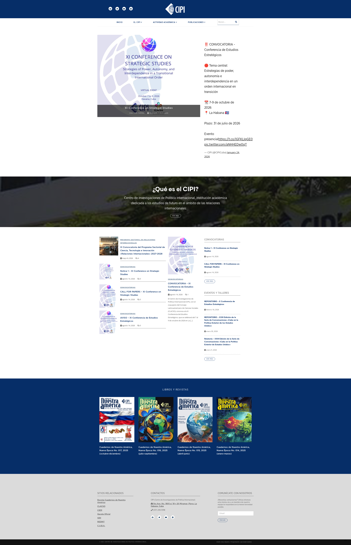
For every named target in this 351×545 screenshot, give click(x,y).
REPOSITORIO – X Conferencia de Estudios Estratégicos (219, 302)
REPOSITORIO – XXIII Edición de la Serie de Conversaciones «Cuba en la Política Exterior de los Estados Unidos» (221, 321)
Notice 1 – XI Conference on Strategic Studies (221, 249)
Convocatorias (175, 279)
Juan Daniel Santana (246, 542)
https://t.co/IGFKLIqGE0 (235, 139)
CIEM (99, 510)
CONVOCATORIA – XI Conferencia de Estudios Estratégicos (180, 286)
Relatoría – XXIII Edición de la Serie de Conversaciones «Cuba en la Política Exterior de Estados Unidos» (221, 341)
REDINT (101, 522)
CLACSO (101, 506)
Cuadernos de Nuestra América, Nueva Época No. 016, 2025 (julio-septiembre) (155, 450)
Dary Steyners (225, 542)
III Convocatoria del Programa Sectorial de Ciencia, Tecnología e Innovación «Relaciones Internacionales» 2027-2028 (142, 250)
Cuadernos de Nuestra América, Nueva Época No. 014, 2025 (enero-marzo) (233, 450)
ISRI (99, 518)
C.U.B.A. (101, 526)
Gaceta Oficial (103, 514)
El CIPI (137, 22)
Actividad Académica (164, 22)
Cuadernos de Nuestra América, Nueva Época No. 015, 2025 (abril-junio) (194, 450)
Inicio (120, 22)
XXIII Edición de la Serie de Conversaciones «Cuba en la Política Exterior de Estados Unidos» (149, 106)
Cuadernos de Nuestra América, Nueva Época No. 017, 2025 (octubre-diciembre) (115, 450)
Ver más (175, 216)
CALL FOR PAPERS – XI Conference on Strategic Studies (221, 265)
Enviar (223, 520)
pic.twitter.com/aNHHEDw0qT (225, 144)
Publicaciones (196, 22)
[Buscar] (236, 22)
